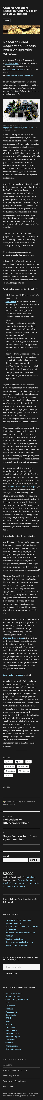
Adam (8, 802)
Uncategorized (12, 1046)
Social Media (11, 1040)
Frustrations (11, 1006)
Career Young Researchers (17, 999)
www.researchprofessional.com (20, 76)
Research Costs (12, 1033)
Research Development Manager (22, 486)
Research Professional (14, 69)
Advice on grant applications (15, 1070)
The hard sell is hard (14, 939)
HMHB (8, 1018)
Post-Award (11, 1027)
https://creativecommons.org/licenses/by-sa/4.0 (19, 128)
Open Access (11, 1024)
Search (6, 856)
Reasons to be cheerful (13, 675)
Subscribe (11, 974)
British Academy (13, 996)
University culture (13, 1049)
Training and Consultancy (14, 1081)
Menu (7, 20)
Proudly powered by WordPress (25, 1096)
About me (7, 1065)
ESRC (8, 1003)
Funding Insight (12, 63)
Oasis (8, 1021)
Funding (12, 804)
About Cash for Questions (14, 1059)
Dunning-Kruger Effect (13, 638)
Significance (11, 301)
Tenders (9, 1043)
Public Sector (11, 1030)
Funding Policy (12, 1012)
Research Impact (13, 1036)
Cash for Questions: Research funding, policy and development (20, 10)
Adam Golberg (29, 877)
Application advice (14, 993)
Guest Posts (11, 1015)
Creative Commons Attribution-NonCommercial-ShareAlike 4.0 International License (21, 883)
